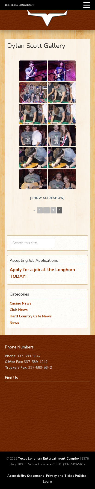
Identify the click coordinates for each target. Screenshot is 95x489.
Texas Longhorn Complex (47, 21)
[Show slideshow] (47, 198)
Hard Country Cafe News (31, 316)
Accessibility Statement (25, 476)
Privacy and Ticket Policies (66, 476)
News (14, 322)
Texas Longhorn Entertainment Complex (48, 459)
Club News (19, 310)
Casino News (20, 303)
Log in (47, 482)
